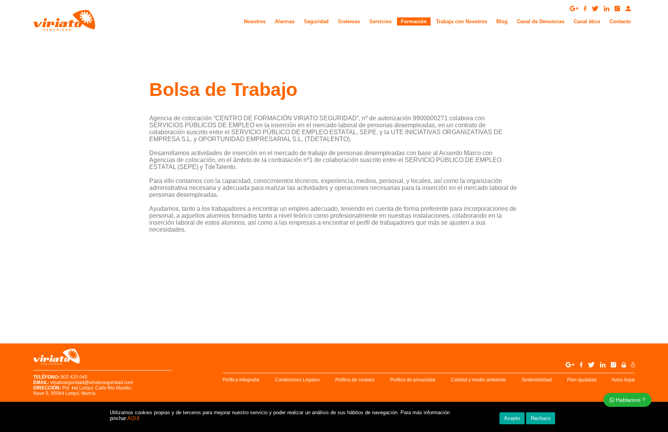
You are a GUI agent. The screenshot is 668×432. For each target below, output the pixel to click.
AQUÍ (133, 418)
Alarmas (285, 21)
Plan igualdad (581, 379)
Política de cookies (355, 379)
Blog (502, 21)
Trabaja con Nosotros (461, 21)
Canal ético (587, 21)
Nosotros (255, 21)
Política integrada (241, 379)
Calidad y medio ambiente (478, 379)
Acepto (512, 418)
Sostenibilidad (536, 379)
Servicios (380, 21)
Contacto (620, 21)
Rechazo (540, 418)
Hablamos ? (629, 400)
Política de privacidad (412, 379)
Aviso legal (623, 379)
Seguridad (316, 21)
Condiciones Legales (297, 379)
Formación (414, 21)
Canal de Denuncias (540, 21)
